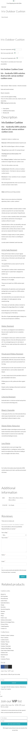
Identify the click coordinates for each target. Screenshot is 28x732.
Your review (5, 537)
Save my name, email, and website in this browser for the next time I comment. (13, 571)
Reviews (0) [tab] (6, 112)
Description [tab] (6, 108)
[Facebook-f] (2, 667)
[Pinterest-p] (6, 667)
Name (3, 554)
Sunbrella (12, 142)
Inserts (19, 98)
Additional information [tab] (9, 110)
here (14, 171)
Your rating (4, 532)
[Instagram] (10, 667)
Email (3, 561)
